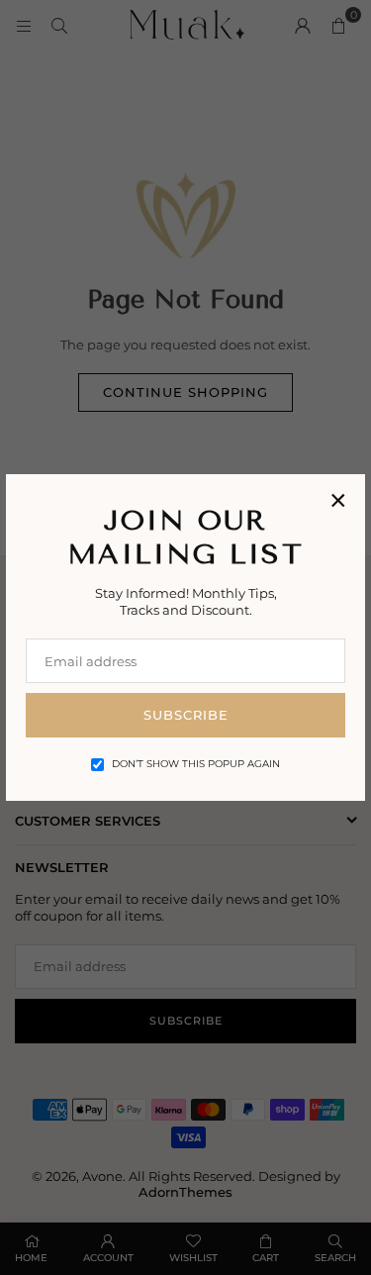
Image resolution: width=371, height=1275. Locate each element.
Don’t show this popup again (196, 763)
